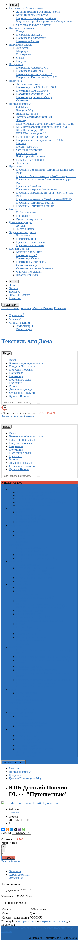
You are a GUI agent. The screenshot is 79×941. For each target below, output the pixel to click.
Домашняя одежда (20, 222)
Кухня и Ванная (19, 248)
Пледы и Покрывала (22, 28)
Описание (15, 871)
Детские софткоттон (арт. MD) (35, 116)
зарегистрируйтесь (53, 921)
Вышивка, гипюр (27, 113)
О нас (12, 285)
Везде (12, 359)
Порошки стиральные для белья (36, 18)
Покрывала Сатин (27, 41)
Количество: (9, 842)
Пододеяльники (26, 238)
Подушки (22, 61)
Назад (13, 4)
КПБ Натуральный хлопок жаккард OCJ (41, 126)
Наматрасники (25, 54)
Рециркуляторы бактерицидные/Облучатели (44, 21)
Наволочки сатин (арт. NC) (33, 136)
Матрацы (22, 51)
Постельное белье (20, 103)
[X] (15, 829)
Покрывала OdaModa (29, 70)
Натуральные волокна (30, 159)
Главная (14, 768)
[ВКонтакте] (3, 829)
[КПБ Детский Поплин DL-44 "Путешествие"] (31, 803)
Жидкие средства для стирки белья (38, 11)
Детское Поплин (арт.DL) (25, 778)
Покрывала (16, 64)
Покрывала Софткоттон (31, 37)
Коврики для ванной (29, 251)
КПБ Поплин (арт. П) (29, 130)
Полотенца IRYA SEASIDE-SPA (36, 87)
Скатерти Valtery (26, 265)
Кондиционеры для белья (32, 14)
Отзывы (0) (16, 877)
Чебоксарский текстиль (31, 156)
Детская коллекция (28, 84)
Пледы (20, 31)
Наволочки (23, 235)
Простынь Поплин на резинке (35, 205)
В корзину (8, 858)
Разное (13, 209)
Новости (59, 927)
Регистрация (24, 329)
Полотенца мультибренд (31, 261)
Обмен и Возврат (19, 294)
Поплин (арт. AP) (27, 146)
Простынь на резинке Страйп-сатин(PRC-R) (44, 199)
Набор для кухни (26, 212)
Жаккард (21, 120)
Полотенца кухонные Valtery (34, 97)
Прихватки (23, 215)
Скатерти (22, 100)
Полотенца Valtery (27, 258)
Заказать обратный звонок (17, 416)
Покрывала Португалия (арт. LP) (36, 77)
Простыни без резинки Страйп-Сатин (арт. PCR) (46, 176)
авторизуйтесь (27, 921)
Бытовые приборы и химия (26, 8)
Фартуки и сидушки (29, 271)
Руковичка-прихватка (29, 219)
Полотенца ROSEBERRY (32, 90)
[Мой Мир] (11, 829)
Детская (21, 225)
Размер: (6, 832)
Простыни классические (31, 242)
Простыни (15, 166)
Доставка (14, 291)
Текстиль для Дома (26, 341)
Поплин (21, 143)
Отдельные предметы (22, 232)
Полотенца (16, 80)
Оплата (13, 288)
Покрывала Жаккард (29, 34)
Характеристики (19, 874)
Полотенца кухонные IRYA (33, 93)
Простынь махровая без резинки (36, 189)
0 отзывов (14, 812)
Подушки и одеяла (20, 44)
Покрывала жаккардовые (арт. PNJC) (39, 140)
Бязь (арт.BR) (24, 110)
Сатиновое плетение (29, 149)
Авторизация (24, 326)
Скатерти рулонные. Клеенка (34, 268)
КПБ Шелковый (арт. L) (31, 133)
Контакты (15, 298)
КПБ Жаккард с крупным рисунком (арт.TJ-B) (45, 123)
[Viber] (19, 829)
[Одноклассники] (7, 829)
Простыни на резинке (30, 245)
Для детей (22, 47)
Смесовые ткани (26, 153)
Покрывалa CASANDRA (32, 67)
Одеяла (20, 57)
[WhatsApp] (23, 829)
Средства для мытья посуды (33, 24)
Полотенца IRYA (26, 255)
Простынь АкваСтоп (29, 186)
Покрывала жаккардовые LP (34, 74)
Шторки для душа (27, 274)
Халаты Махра (25, 228)
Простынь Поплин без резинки (35, 202)
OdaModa (22, 107)
